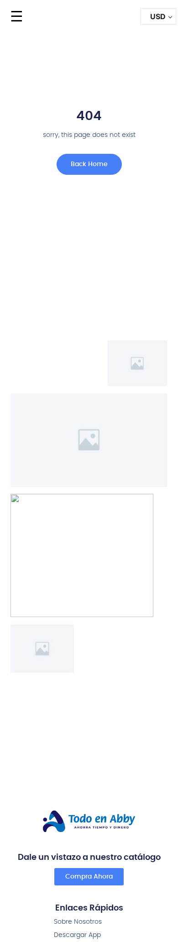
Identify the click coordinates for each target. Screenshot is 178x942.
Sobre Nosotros (78, 922)
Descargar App (77, 935)
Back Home (89, 164)
